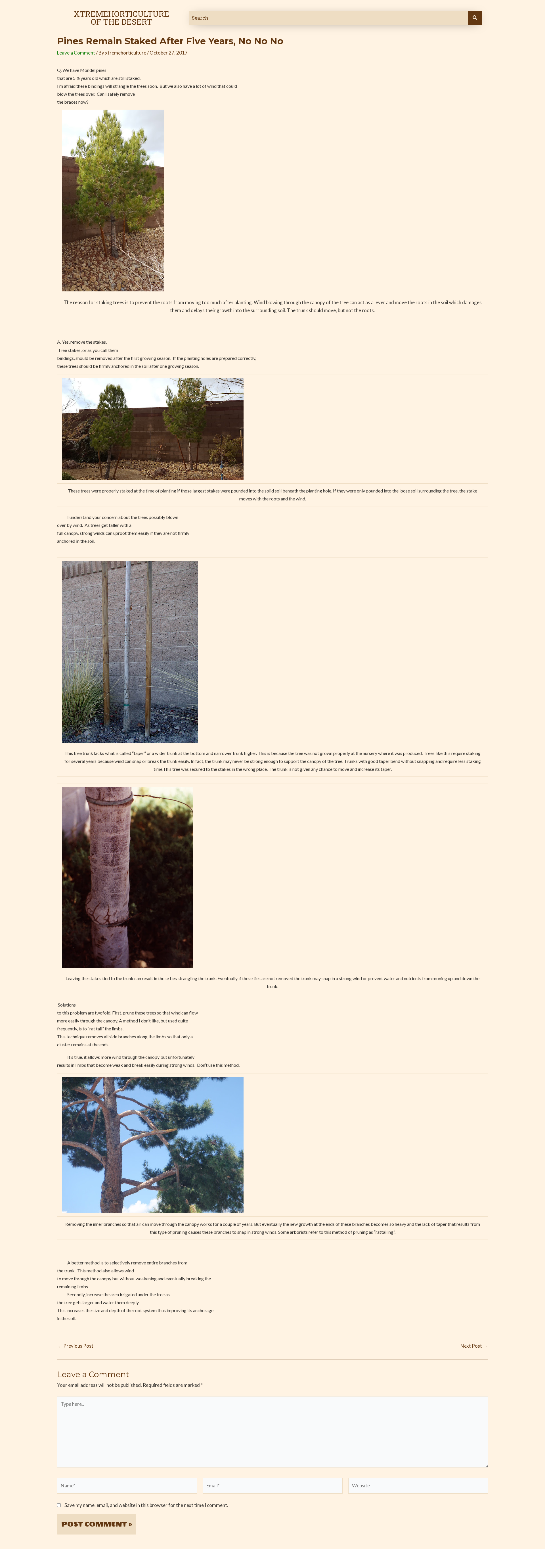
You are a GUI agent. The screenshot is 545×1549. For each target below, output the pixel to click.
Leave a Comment (76, 53)
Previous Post (75, 1345)
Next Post (474, 1345)
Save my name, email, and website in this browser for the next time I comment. (146, 1505)
